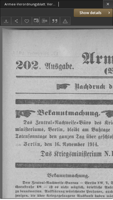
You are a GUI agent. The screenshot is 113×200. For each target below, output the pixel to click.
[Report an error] (65, 21)
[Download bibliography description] (44, 21)
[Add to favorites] (27, 21)
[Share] (16, 21)
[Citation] (55, 21)
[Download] (6, 21)
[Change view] (35, 21)
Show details (91, 12)
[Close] (108, 4)
